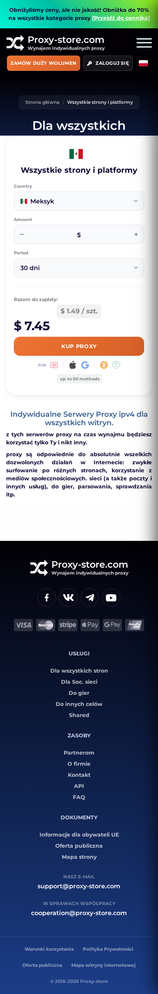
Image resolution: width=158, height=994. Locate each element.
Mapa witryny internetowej (103, 965)
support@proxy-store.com (79, 886)
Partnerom (79, 752)
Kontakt (79, 774)
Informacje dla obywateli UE (79, 834)
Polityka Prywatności (108, 949)
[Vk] (68, 597)
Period (21, 253)
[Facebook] (47, 597)
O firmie (79, 763)
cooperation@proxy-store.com (79, 913)
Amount (23, 220)
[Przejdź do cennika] (121, 18)
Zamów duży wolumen (43, 63)
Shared (79, 715)
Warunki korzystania (49, 949)
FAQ (79, 797)
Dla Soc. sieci (79, 681)
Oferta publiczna (79, 845)
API (79, 786)
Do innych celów (79, 704)
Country (23, 186)
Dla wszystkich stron (79, 670)
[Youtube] (111, 597)
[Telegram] (90, 597)
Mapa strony (79, 856)
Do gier (79, 692)
